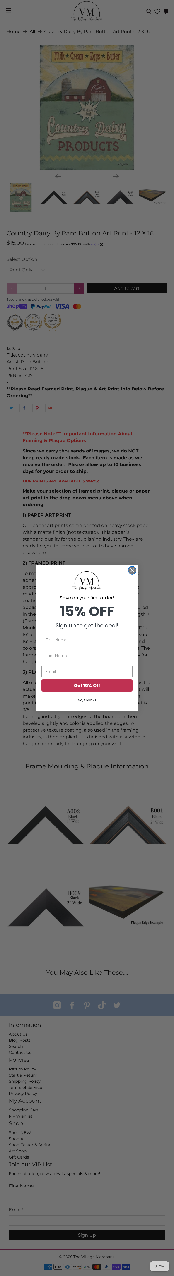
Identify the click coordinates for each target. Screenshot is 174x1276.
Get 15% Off (87, 685)
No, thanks (87, 700)
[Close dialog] (132, 570)
